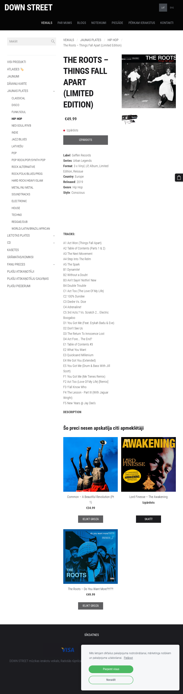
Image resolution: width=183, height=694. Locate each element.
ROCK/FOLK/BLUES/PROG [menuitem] (27, 174)
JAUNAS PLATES (90, 40)
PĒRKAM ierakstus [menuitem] (141, 23)
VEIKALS (68, 40)
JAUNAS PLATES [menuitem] (17, 91)
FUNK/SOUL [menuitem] (19, 112)
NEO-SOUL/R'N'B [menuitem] (21, 125)
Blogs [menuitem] (81, 23)
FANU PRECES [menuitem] (16, 264)
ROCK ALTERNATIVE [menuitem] (23, 167)
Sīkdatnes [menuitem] (91, 635)
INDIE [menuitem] (15, 132)
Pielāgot (128, 658)
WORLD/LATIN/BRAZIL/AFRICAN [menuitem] (31, 228)
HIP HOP (113, 40)
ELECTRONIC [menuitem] (19, 201)
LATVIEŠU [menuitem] (17, 146)
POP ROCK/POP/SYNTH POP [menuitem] (28, 160)
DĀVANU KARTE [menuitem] (17, 84)
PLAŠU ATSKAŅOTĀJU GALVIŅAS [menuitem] (28, 278)
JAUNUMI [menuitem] (13, 76)
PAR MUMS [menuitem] (65, 23)
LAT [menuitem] (163, 7)
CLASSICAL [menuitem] (18, 98)
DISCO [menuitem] (15, 105)
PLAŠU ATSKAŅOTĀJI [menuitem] (20, 271)
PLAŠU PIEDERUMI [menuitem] (18, 286)
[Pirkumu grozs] (179, 178)
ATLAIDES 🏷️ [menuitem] (15, 69)
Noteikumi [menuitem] (98, 23)
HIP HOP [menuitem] (17, 119)
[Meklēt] (53, 41)
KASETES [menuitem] (13, 250)
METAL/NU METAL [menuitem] (22, 187)
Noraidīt (111, 680)
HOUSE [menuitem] (16, 208)
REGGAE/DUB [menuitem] (20, 222)
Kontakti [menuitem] (167, 23)
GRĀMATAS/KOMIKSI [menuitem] (20, 257)
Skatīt (149, 519)
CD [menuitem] (9, 242)
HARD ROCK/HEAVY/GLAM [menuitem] (27, 180)
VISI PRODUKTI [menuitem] (16, 62)
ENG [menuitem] (172, 7)
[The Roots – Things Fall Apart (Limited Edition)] (129, 119)
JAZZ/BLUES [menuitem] (19, 139)
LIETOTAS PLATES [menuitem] (18, 235)
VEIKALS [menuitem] (46, 23)
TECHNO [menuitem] (17, 215)
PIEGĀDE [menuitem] (117, 23)
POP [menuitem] (14, 153)
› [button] (54, 91)
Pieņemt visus (111, 669)
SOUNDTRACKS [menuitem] (21, 194)
